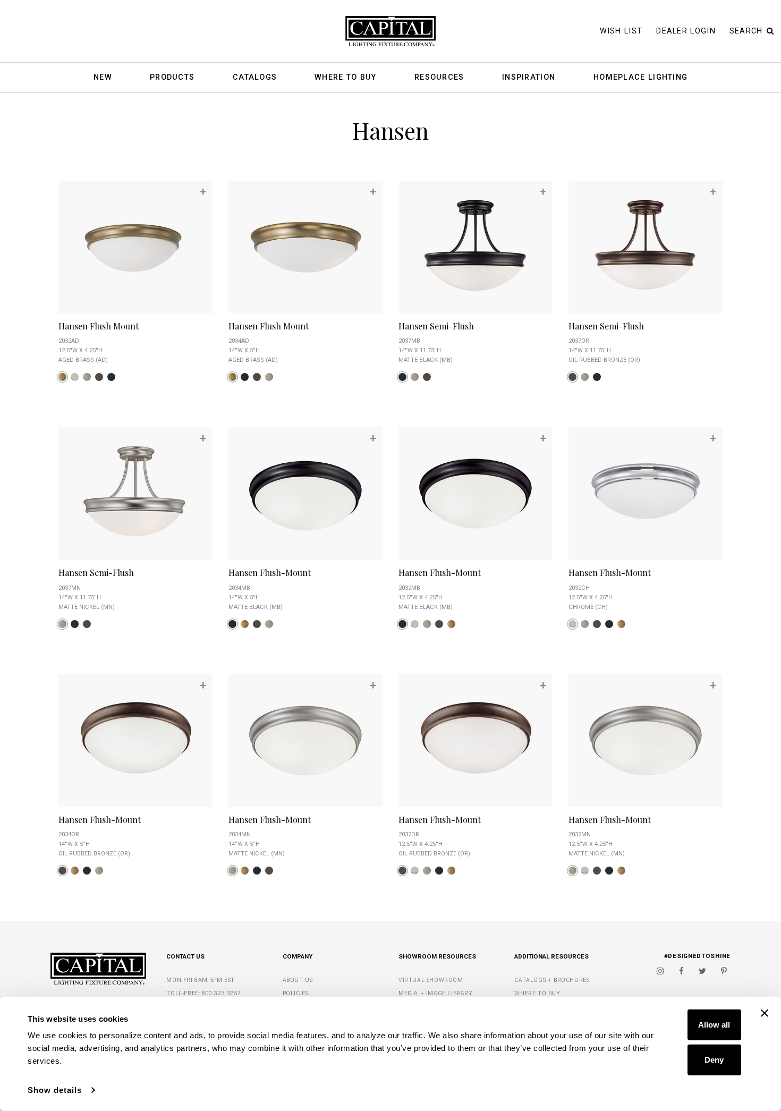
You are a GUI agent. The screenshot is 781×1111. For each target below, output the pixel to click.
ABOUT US (298, 980)
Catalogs (255, 78)
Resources (439, 78)
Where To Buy (346, 78)
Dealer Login (686, 31)
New (103, 78)
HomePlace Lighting (640, 78)
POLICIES (296, 993)
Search (746, 31)
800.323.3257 (221, 993)
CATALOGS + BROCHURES (551, 980)
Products (172, 78)
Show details (55, 1090)
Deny (714, 1059)
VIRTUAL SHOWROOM (430, 980)
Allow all (714, 1024)
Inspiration (528, 78)
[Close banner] (764, 1013)
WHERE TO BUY (537, 993)
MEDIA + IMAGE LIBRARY (435, 993)
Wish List (621, 31)
